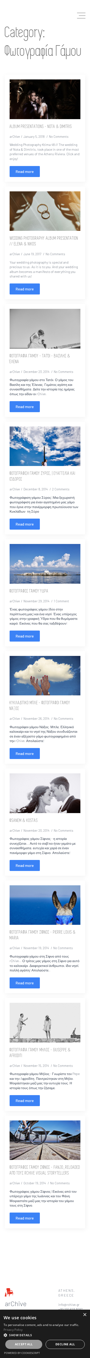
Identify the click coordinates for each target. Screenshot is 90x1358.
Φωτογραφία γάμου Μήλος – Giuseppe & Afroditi (40, 1053)
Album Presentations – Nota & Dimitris (41, 126)
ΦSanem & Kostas (24, 820)
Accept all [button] (24, 1344)
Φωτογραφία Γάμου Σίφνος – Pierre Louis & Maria (43, 935)
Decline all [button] (65, 1344)
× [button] (84, 1315)
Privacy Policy (13, 1330)
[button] (45, 1335)
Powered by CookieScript (22, 1353)
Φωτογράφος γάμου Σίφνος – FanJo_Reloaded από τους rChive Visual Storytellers (45, 1170)
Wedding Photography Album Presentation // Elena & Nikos (44, 241)
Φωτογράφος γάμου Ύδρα (29, 591)
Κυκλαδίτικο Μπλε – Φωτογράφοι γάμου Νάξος (40, 706)
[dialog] (45, 1334)
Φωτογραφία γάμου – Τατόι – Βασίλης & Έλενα (40, 359)
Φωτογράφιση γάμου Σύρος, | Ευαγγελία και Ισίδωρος (42, 476)
